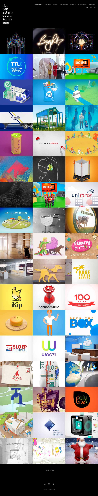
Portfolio (38, 5)
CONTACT (92, 5)
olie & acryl (82, 5)
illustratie (64, 5)
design (55, 5)
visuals (73, 5)
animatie (48, 5)
